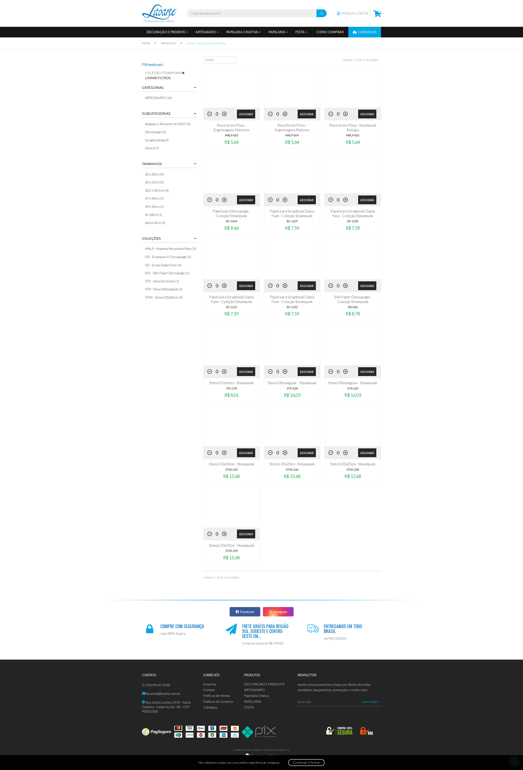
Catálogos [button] (367, 32)
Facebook (247, 612)
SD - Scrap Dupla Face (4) (163, 265)
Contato (209, 690)
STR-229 (352, 388)
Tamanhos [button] (152, 164)
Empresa (209, 684)
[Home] (159, 13)
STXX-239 (231, 550)
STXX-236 (292, 469)
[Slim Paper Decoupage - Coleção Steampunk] (353, 258)
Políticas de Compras (218, 701)
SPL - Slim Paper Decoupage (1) (167, 273)
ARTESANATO (206, 32)
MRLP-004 (292, 135)
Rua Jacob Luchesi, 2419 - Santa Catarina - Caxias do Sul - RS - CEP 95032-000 (166, 706)
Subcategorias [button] (156, 113)
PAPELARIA (276, 32)
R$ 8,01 (231, 395)
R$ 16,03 (292, 395)
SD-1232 (292, 307)
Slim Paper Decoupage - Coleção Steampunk (353, 299)
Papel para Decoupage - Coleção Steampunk (231, 213)
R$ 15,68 (231, 476)
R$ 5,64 (231, 142)
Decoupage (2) (155, 132)
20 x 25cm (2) (154, 182)
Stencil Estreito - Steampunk (231, 383)
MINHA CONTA (354, 13)
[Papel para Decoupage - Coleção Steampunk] (231, 173)
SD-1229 (292, 221)
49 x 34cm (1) (154, 206)
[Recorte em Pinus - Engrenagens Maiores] (292, 87)
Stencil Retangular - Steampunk (292, 383)
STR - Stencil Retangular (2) (163, 289)
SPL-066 (353, 307)
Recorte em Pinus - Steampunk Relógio (352, 127)
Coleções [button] (151, 238)
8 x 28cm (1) (153, 215)
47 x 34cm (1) (154, 198)
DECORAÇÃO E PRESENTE (166, 32)
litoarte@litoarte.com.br (163, 693)
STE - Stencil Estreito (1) (162, 281)
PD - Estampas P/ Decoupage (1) (168, 257)
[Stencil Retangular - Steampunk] (292, 344)
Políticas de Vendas (216, 695)
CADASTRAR (369, 702)
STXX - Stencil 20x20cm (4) (164, 297)
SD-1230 (352, 221)
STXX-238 (352, 469)
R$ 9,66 (231, 228)
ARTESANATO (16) (158, 98)
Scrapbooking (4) (157, 140)
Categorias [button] (153, 87)
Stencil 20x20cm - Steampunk (231, 464)
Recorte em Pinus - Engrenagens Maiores (292, 127)
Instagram (280, 612)
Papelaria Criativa (242, 32)
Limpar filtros (158, 78)
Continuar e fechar (306, 762)
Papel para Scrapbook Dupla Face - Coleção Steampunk (292, 213)
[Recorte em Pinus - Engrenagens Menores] (231, 87)
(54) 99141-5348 (158, 685)
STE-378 (231, 388)
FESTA (300, 32)
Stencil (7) (152, 148)
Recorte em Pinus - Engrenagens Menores (231, 127)
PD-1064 (231, 221)
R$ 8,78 (353, 313)
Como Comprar (330, 32)
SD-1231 (231, 307)
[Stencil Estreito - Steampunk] (231, 344)
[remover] (184, 73)
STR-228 (292, 388)
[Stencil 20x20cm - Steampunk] (231, 425)
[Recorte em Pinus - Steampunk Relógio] (353, 87)
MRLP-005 (352, 135)
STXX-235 (231, 469)
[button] (377, 13)
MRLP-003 (231, 135)
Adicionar (246, 114)
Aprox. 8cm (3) (155, 222)
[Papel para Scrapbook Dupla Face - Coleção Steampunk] (292, 173)
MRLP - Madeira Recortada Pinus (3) (170, 248)
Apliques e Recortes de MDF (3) (167, 124)
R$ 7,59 (292, 228)
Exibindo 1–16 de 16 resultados (360, 60)
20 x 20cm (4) (154, 174)
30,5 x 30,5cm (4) (157, 190)
